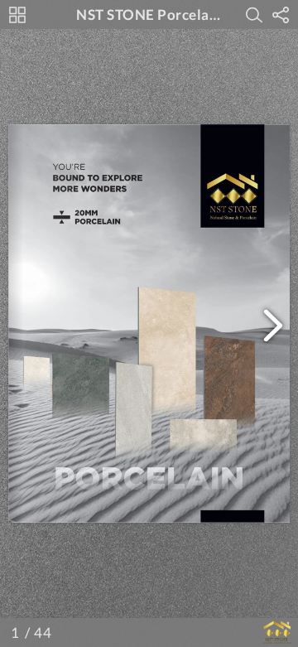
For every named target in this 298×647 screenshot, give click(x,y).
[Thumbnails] (17, 15)
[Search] (254, 15)
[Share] (280, 15)
